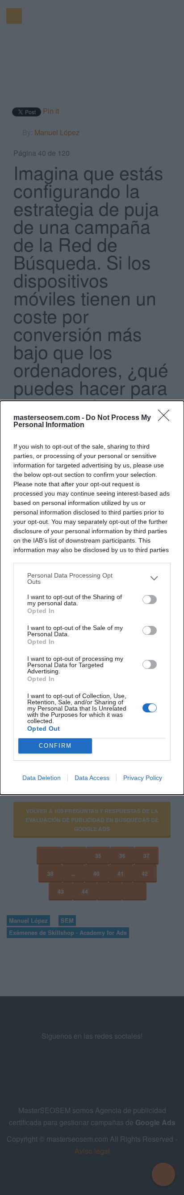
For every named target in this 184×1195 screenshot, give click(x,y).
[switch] (149, 599)
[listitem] (92, 578)
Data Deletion (41, 777)
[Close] (166, 418)
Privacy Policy (142, 777)
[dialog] (92, 598)
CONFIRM (55, 745)
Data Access (92, 777)
